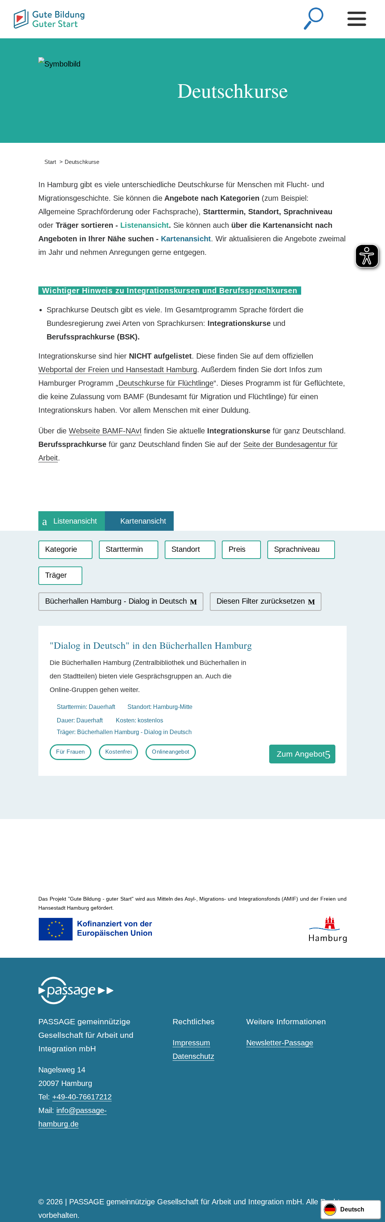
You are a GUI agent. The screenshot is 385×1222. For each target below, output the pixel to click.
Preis (237, 549)
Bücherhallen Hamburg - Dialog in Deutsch (116, 601)
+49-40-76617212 (82, 1097)
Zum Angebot (301, 754)
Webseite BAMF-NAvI (105, 431)
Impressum (191, 1043)
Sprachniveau (297, 549)
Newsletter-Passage (279, 1043)
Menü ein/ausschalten (358, 19)
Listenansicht (75, 521)
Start (47, 162)
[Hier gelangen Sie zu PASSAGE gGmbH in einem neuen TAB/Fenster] (76, 1003)
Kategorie (61, 549)
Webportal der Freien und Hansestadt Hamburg (117, 369)
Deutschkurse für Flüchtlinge (166, 383)
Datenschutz (193, 1056)
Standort (185, 549)
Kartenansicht (143, 521)
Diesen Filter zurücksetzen (261, 601)
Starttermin (124, 549)
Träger (56, 575)
